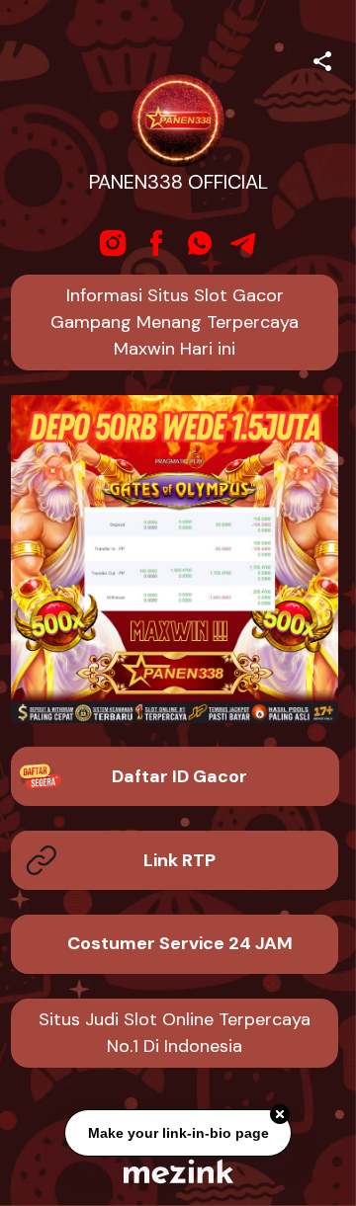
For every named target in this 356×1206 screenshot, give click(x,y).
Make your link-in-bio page (177, 1134)
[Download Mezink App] (178, 1171)
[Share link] (322, 58)
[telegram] (243, 243)
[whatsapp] (200, 243)
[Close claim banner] (280, 1115)
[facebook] (156, 243)
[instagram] (113, 243)
